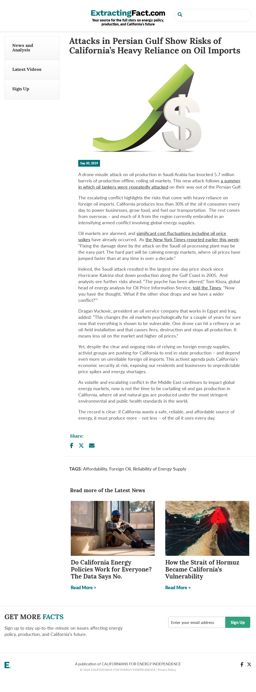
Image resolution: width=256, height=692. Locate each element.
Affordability (95, 468)
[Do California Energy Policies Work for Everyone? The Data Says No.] (113, 528)
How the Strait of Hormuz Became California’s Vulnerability (202, 570)
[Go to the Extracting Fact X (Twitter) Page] (249, 664)
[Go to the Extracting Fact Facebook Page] (241, 664)
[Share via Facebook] (72, 446)
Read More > (83, 587)
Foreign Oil (120, 468)
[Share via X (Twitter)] (81, 446)
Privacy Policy (167, 669)
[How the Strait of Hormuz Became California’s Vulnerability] (207, 528)
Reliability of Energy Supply (159, 468)
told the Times (207, 287)
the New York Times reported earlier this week (192, 239)
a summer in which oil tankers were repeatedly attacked (159, 183)
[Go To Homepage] (128, 13)
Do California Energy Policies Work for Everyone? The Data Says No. (111, 570)
